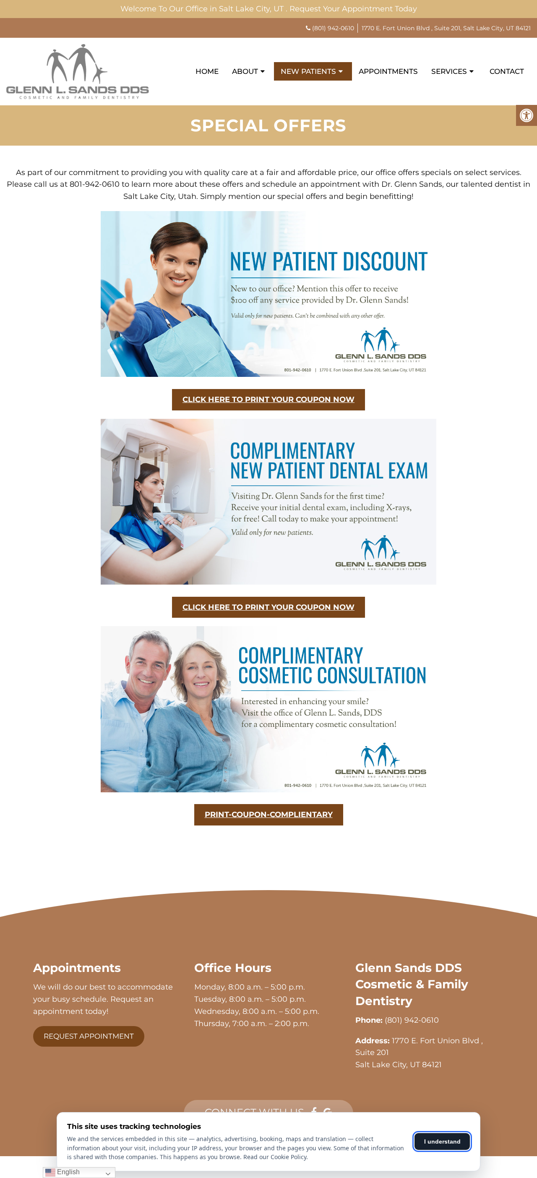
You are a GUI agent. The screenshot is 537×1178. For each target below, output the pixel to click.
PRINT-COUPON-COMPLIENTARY (269, 814)
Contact (507, 71)
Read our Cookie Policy (274, 1157)
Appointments (388, 71)
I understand (442, 1141)
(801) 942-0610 (333, 28)
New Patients (308, 71)
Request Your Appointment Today (353, 8)
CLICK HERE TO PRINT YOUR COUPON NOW (268, 399)
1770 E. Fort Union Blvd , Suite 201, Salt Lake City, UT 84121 (446, 28)
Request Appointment (89, 1036)
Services (449, 71)
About (245, 71)
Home (207, 71)
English (67, 1171)
